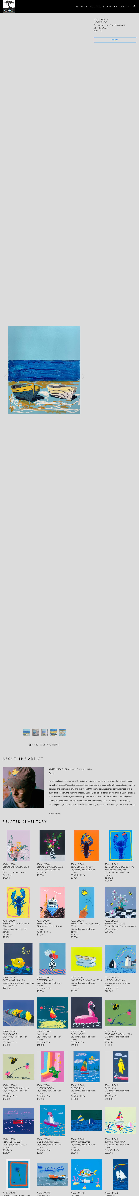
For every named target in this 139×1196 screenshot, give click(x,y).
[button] (82, 6)
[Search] (134, 6)
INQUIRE (115, 40)
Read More (54, 813)
